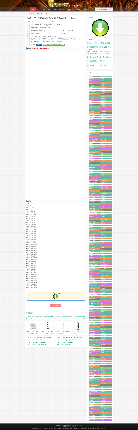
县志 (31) (103, 85)
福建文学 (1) (103, 234)
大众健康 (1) (92, 316)
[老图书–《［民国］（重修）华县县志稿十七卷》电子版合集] (48, 326)
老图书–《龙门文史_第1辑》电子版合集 (37, 342)
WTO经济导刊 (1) (93, 320)
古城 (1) (91, 186)
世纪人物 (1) (103, 266)
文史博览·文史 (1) (105, 275)
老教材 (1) (91, 393)
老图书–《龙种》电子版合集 (63, 344)
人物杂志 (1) (92, 268)
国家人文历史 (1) (104, 188)
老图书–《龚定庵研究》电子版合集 (36, 340)
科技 (49, 9)
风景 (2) (91, 135)
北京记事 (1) (103, 273)
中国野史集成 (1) (93, 385)
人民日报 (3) (92, 130)
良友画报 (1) (103, 201)
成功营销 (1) (103, 331)
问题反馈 (85, 9)
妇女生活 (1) (92, 307)
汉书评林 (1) (103, 197)
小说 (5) (102, 115)
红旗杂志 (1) (92, 344)
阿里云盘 (50, 44)
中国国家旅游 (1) (93, 283)
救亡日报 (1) (92, 419)
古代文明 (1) (92, 273)
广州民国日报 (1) (104, 193)
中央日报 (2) (92, 150)
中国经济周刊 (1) (104, 322)
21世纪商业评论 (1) (93, 318)
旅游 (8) (91, 106)
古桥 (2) (102, 143)
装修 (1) (91, 204)
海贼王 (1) (91, 381)
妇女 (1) (102, 303)
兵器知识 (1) (92, 350)
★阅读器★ (38, 44)
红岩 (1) (91, 253)
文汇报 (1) (91, 406)
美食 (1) (102, 156)
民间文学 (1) (103, 208)
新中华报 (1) (92, 396)
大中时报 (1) (103, 372)
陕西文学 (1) (103, 238)
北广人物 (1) (92, 266)
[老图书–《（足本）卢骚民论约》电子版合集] (78, 326)
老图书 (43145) (92, 76)
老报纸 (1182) (92, 78)
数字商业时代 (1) (104, 333)
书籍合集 (59, 293)
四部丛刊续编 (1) (104, 186)
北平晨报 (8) (92, 109)
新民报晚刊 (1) (104, 381)
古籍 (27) (91, 89)
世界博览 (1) (92, 232)
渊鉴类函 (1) (92, 167)
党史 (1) (102, 361)
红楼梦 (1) (103, 385)
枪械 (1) (102, 387)
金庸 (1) (102, 167)
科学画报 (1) (103, 389)
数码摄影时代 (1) (93, 264)
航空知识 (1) (103, 359)
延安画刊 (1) (103, 191)
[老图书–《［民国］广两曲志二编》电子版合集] (63, 326)
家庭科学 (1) (103, 311)
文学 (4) (102, 124)
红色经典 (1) (92, 152)
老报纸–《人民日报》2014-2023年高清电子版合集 (92, 61)
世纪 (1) (91, 277)
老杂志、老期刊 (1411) (106, 76)
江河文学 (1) (103, 247)
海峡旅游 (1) (92, 288)
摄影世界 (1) (92, 260)
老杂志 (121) (92, 81)
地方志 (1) (103, 393)
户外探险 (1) (92, 290)
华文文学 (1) (103, 249)
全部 (27, 9)
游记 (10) (91, 104)
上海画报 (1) (103, 404)
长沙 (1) (91, 411)
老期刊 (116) (103, 81)
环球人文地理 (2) (93, 139)
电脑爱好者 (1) (104, 316)
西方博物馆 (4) (104, 122)
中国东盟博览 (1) (93, 294)
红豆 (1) (102, 251)
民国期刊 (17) (104, 94)
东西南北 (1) (92, 234)
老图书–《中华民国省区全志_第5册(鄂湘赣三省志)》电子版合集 (71, 317)
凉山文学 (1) (92, 247)
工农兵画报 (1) (92, 191)
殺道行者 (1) (92, 365)
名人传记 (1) (92, 327)
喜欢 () (56, 305)
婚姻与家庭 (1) (104, 296)
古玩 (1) (91, 173)
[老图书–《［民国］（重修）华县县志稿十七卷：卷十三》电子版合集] (33, 326)
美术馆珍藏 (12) (104, 100)
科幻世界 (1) (92, 409)
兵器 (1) (91, 309)
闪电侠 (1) (91, 378)
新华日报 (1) (92, 197)
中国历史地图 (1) (93, 182)
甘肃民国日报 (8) (104, 109)
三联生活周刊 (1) (93, 219)
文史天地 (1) (92, 279)
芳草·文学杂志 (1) (93, 251)
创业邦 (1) (103, 324)
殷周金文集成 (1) (104, 383)
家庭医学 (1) (92, 311)
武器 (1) (91, 171)
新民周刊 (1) (103, 210)
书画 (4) (91, 119)
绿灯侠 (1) (91, 376)
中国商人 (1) (103, 320)
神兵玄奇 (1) (92, 368)
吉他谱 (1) (91, 184)
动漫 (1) (102, 350)
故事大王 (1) (92, 208)
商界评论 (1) (103, 329)
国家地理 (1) (103, 182)
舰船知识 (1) (92, 361)
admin (34, 21)
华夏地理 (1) (103, 290)
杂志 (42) (91, 83)
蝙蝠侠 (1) (103, 370)
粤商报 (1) (91, 398)
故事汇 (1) (103, 206)
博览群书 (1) (103, 232)
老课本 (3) (103, 128)
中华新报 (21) (92, 91)
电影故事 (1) (92, 389)
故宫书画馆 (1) (92, 374)
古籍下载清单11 (103, 60)
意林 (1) (91, 227)
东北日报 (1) (92, 402)
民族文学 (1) (92, 245)
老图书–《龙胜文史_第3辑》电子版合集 (37, 344)
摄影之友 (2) (103, 139)
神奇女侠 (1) (103, 378)
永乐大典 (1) (103, 165)
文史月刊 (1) (103, 281)
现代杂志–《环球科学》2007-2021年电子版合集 (92, 52)
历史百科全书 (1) (93, 180)
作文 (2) (102, 135)
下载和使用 (77, 9)
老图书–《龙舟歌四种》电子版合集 (65, 342)
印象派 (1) (91, 160)
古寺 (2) (91, 145)
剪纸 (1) (91, 176)
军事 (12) (91, 102)
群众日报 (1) (92, 417)
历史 (33, 9)
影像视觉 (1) (103, 260)
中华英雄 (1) (103, 363)
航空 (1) (102, 307)
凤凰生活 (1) (92, 301)
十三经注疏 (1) (104, 184)
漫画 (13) (91, 100)
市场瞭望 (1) (92, 331)
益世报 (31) (91, 87)
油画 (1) (102, 160)
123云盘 (56, 44)
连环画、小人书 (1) (105, 413)
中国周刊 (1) (103, 217)
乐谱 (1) (91, 400)
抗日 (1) (91, 195)
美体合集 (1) (92, 357)
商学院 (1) (91, 329)
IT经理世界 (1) (104, 318)
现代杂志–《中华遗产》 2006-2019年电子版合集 (105, 42)
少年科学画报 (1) (93, 391)
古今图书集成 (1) (93, 178)
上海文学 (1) (92, 238)
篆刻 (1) (91, 154)
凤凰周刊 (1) (92, 223)
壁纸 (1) (91, 352)
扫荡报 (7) (91, 113)
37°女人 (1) (103, 305)
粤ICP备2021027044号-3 (69, 427)
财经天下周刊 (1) (93, 342)
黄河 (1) (102, 253)
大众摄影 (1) (103, 258)
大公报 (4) (91, 124)
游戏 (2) (102, 150)
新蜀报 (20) (103, 91)
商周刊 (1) (103, 327)
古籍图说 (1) (103, 195)
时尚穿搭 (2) (92, 147)
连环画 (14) (91, 98)
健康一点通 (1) (92, 314)
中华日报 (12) (104, 102)
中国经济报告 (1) (93, 324)
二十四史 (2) (92, 141)
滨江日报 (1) (103, 415)
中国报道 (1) (103, 214)
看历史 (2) (103, 145)
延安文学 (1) (103, 236)
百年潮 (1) (103, 277)
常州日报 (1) (103, 398)
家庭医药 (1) (103, 309)
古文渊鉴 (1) (92, 199)
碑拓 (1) (91, 156)
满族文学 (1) (103, 245)
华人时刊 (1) (103, 255)
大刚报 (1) (103, 411)
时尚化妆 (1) (92, 355)
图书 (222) (103, 78)
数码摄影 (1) (103, 262)
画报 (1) (91, 163)
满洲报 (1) (91, 404)
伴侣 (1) (102, 301)
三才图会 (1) (103, 178)
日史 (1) (91, 165)
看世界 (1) (91, 270)
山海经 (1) (91, 383)
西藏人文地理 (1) (104, 283)
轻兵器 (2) (103, 147)
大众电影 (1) (103, 391)
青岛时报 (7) (103, 113)
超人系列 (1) (103, 374)
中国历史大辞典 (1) (105, 180)
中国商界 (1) (92, 322)
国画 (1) (102, 171)
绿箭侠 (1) (103, 376)
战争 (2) (102, 130)
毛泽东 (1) (103, 169)
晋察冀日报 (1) (104, 402)
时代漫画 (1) (92, 201)
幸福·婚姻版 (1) (92, 305)
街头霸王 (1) (103, 365)
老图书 (30, 313)
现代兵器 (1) (92, 359)
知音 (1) (91, 296)
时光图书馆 (58, 425)
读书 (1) (102, 419)
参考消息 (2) (92, 132)
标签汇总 (64, 425)
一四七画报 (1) (104, 409)
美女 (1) (91, 346)
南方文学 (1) (103, 242)
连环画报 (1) (92, 193)
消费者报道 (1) (104, 335)
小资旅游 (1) (103, 292)
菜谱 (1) (102, 158)
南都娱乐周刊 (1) (104, 219)
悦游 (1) (102, 294)
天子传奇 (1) (103, 368)
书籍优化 (69, 9)
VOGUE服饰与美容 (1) (94, 303)
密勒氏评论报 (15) (105, 96)
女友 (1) (102, 299)
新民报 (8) (91, 111)
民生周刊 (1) (92, 258)
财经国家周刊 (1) (104, 340)
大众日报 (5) (103, 117)
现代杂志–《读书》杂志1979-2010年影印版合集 (92, 56)
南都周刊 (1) (92, 221)
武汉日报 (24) (104, 89)
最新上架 (61, 9)
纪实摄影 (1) (103, 348)
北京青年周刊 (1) (104, 221)
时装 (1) (102, 152)
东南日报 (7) (92, 115)
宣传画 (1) (103, 176)
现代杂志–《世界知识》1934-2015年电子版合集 (105, 56)
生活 (55, 9)
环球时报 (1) (92, 206)
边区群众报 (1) (104, 417)
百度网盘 (45, 44)
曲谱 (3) (91, 128)
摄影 (44, 9)
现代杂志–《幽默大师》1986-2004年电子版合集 (105, 47)
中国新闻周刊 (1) (93, 214)
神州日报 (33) (104, 83)
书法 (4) (91, 122)
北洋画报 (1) (92, 387)
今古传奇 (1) (92, 210)
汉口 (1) (91, 413)
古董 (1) (91, 348)
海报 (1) (91, 169)
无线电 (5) (91, 117)
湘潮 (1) (91, 275)
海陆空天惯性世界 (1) (94, 370)
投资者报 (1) (92, 333)
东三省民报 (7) (104, 111)
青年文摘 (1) (103, 227)
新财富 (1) (91, 335)
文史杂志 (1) (92, 281)
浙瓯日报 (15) (92, 96)
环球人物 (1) (103, 268)
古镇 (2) (91, 137)
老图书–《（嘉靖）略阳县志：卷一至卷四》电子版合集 (69, 337)
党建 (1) (91, 363)
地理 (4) (102, 119)
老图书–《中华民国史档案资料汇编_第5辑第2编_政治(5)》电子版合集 (41, 317)
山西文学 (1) (92, 240)
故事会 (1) (103, 406)
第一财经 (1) (92, 337)
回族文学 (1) (92, 249)
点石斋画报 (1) (104, 199)
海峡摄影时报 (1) (104, 264)
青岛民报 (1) (92, 415)
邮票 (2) (102, 137)
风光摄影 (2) (103, 141)
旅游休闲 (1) (92, 292)
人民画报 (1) (103, 344)
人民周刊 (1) (103, 212)
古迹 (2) (102, 132)
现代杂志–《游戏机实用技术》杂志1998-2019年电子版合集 (92, 48)
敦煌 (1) (102, 163)
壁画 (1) (91, 158)
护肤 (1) (102, 355)
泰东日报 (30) (104, 87)
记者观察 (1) (92, 217)
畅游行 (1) (103, 286)
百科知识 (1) (103, 223)
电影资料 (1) (103, 204)
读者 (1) (102, 225)
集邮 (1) (102, 346)
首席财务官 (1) (104, 342)
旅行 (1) (102, 173)
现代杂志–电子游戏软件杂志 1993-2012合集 (105, 52)
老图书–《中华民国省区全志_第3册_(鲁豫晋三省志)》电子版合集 (51, 17)
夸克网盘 (61, 44)
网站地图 (69, 425)
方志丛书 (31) (92, 85)
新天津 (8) (103, 106)
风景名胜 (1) (103, 288)
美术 (38, 9)
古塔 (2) (91, 143)
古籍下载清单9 (103, 65)
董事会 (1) (103, 337)
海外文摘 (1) (92, 229)
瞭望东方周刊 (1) (93, 212)
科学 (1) (91, 225)
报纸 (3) (102, 126)
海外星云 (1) (103, 229)
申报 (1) (91, 372)
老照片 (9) (103, 104)
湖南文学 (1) (92, 236)
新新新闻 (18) (92, 94)
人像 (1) (91, 188)
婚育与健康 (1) (104, 314)
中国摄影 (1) (92, 262)
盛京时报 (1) (103, 400)
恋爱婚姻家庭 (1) (93, 299)
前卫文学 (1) (92, 242)
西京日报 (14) (104, 98)
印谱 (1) (102, 154)
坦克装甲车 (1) (104, 357)
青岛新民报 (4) (92, 126)
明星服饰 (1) (103, 352)
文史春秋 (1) (103, 279)
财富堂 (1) (91, 340)
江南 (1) (91, 255)
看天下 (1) (103, 270)
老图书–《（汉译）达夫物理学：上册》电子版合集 (39, 337)
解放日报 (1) (103, 396)
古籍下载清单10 (90, 65)
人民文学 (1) (103, 240)
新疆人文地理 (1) (93, 286)
